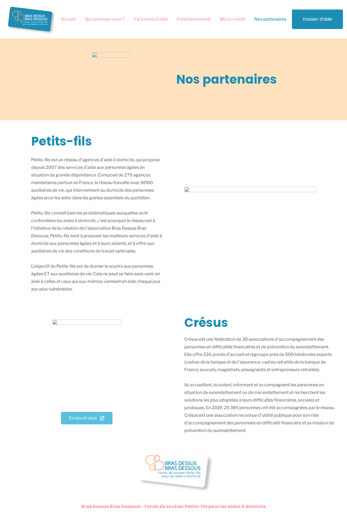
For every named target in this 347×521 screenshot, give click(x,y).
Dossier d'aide (317, 19)
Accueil (68, 19)
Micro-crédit (232, 19)
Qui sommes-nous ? (104, 19)
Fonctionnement (193, 19)
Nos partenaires (270, 19)
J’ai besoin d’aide (151, 19)
